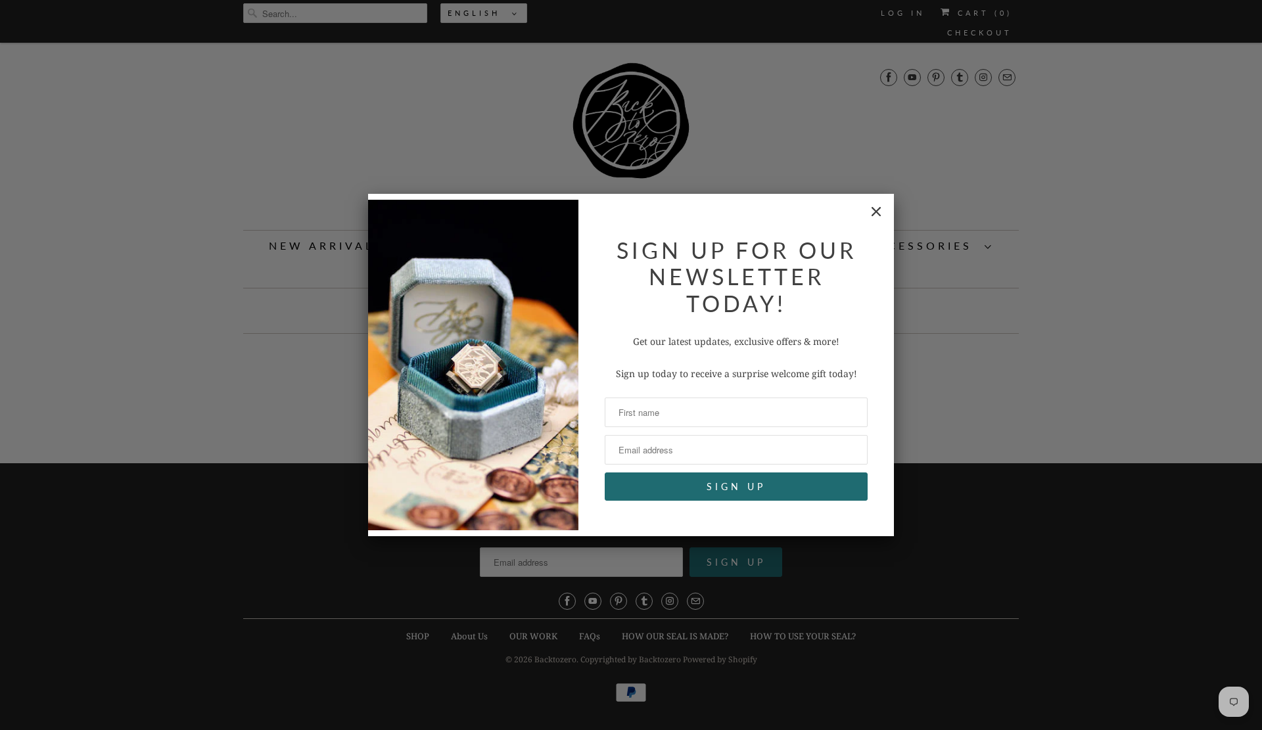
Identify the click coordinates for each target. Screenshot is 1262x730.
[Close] (876, 211)
